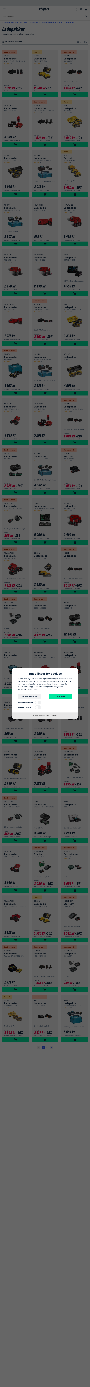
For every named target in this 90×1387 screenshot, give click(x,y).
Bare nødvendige (29, 696)
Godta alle (60, 696)
